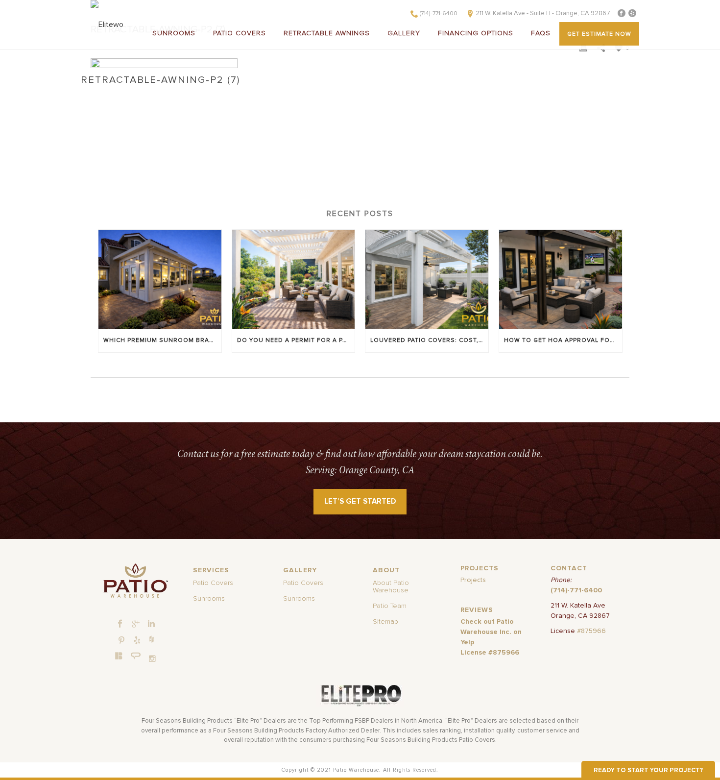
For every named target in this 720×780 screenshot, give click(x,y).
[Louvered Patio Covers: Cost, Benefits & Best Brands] (426, 279)
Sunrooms (173, 33)
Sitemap (385, 621)
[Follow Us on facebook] (120, 624)
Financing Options (475, 33)
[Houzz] (151, 639)
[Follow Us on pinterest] (121, 640)
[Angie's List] (136, 656)
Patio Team (390, 606)
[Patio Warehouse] (135, 580)
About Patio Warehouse (391, 587)
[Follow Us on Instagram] (152, 659)
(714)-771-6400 (438, 14)
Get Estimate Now (599, 34)
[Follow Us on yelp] (137, 640)
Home (100, 90)
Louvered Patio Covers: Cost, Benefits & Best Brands (429, 340)
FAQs (541, 33)
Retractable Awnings (327, 33)
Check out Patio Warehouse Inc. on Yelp (491, 632)
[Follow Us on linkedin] (151, 624)
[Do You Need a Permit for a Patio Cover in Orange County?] (293, 279)
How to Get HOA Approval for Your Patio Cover (563, 340)
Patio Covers (239, 33)
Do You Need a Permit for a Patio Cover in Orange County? (296, 340)
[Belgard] (119, 655)
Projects (473, 580)
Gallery (403, 33)
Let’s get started (360, 501)
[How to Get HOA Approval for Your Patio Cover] (560, 279)
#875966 (591, 631)
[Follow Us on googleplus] (136, 624)
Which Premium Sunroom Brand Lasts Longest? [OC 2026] (162, 340)
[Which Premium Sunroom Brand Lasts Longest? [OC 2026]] (159, 279)
